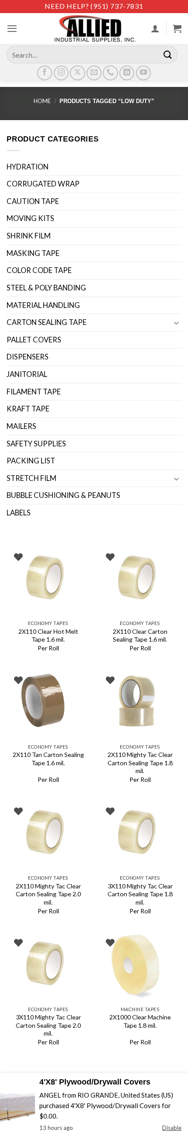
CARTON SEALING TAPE (47, 322)
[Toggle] (176, 322)
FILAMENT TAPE (34, 391)
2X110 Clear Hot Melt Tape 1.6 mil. (48, 635)
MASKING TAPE (33, 253)
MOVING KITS (30, 218)
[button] (12, 28)
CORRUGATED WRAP (43, 184)
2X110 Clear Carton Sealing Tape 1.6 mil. (140, 635)
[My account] (155, 28)
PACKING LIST (31, 460)
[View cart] (177, 28)
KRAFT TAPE (28, 408)
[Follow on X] (77, 73)
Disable (171, 1127)
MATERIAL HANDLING (43, 305)
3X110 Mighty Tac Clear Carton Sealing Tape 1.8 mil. (140, 894)
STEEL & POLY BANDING (46, 287)
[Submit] (168, 54)
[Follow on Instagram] (61, 73)
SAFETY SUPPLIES (36, 443)
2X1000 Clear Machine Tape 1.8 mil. (140, 1021)
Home (42, 100)
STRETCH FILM (31, 478)
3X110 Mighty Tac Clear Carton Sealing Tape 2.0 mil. (48, 1025)
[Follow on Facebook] (44, 73)
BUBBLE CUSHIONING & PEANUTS (63, 495)
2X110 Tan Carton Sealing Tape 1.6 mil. (48, 758)
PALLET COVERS (34, 339)
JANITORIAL (27, 374)
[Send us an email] (94, 73)
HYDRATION (28, 166)
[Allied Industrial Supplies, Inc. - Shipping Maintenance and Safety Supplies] (94, 28)
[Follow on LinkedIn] (126, 73)
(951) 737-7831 (117, 6)
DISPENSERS (28, 356)
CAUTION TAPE (33, 201)
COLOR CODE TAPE (39, 270)
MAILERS (21, 426)
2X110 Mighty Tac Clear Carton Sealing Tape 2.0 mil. (48, 894)
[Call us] (110, 73)
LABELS (19, 512)
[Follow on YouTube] (143, 73)
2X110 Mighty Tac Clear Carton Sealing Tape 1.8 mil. (140, 762)
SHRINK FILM (29, 235)
